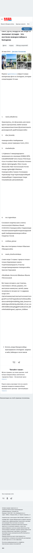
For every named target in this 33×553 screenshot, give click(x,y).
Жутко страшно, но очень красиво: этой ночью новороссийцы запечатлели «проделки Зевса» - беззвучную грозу (15, 375)
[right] (31, 24)
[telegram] (19, 362)
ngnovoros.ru (12, 74)
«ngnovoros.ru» (14, 508)
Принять (27, 29)
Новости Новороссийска (7, 24)
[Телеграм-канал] (11, 498)
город (11, 45)
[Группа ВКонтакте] (3, 498)
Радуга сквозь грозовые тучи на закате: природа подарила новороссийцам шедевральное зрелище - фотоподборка (15, 387)
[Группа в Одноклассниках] (7, 498)
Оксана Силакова (19, 52)
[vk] (14, 362)
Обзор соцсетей (22, 45)
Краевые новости (21, 24)
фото (4, 45)
